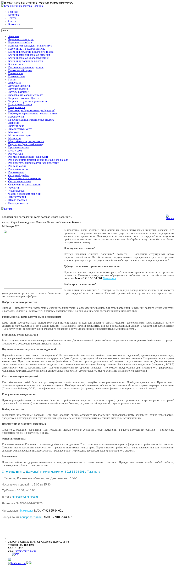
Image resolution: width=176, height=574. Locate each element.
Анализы (13, 36)
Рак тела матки (17, 166)
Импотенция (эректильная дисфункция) (31, 110)
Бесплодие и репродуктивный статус (30, 45)
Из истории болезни (20, 104)
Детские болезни (18, 88)
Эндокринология (18, 203)
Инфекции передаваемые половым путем (32, 113)
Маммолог (109, 278)
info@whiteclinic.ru (25, 550)
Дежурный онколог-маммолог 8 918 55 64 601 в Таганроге (63, 471)
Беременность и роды (21, 39)
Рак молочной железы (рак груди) (28, 156)
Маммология (15, 132)
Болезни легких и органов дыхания (29, 54)
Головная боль (16, 76)
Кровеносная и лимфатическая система (31, 119)
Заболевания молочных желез (25, 94)
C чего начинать (13, 471)
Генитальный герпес (20, 70)
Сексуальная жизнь (19, 181)
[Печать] (170, 218)
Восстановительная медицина (25, 67)
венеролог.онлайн (31, 517)
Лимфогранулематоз (20, 128)
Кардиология (16, 116)
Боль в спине (16, 64)
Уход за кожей (16, 190)
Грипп (12, 79)
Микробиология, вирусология (26, 141)
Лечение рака (16, 125)
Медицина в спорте (19, 135)
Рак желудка (15, 153)
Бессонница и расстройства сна (26, 48)
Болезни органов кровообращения (28, 57)
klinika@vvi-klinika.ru (25, 496)
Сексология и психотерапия (24, 178)
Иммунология (16, 107)
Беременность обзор (20, 42)
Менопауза (14, 138)
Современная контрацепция (24, 184)
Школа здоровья (17, 199)
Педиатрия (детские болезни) (25, 144)
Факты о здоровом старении (24, 193)
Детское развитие (18, 91)
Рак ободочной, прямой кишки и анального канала (38, 159)
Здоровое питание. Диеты (23, 98)
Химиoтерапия (17, 196)
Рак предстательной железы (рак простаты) (33, 162)
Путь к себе (15, 150)
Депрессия (14, 82)
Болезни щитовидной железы (25, 61)
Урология (13, 187)
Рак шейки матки (18, 169)
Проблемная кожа (18, 147)
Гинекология (15, 73)
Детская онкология (19, 85)
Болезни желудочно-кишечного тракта (30, 51)
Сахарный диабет (18, 175)
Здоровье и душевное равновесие (27, 101)
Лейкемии (14, 122)
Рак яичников (16, 172)
